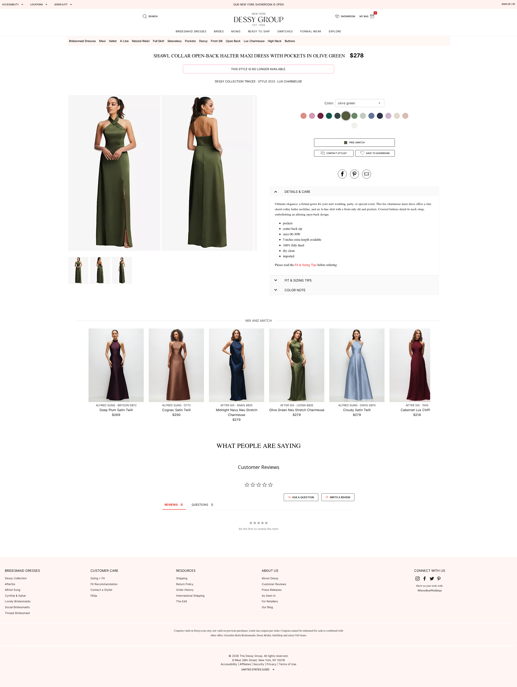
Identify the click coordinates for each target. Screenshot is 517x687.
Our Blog (267, 607)
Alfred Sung (12, 589)
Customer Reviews (274, 584)
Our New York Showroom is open (258, 4)
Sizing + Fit (97, 578)
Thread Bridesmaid (17, 613)
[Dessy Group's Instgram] (419, 578)
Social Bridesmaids (17, 607)
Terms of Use (287, 664)
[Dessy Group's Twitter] (433, 578)
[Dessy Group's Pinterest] (440, 578)
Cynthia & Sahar (15, 595)
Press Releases (272, 589)
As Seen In (269, 595)
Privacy (271, 664)
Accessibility (229, 664)
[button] (114, 173)
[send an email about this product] (366, 174)
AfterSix (10, 584)
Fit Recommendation (104, 584)
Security (258, 664)
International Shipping (190, 595)
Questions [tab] (200, 504)
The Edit (181, 601)
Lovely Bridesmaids (17, 601)
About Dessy (270, 578)
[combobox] (357, 103)
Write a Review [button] (340, 497)
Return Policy (184, 584)
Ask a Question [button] (303, 497)
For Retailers (270, 601)
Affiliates (245, 664)
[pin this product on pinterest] (354, 174)
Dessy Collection (16, 578)
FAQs (93, 595)
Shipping (181, 578)
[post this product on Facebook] (342, 174)
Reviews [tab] (171, 504)
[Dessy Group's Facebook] (426, 578)
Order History (185, 589)
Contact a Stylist (101, 589)
